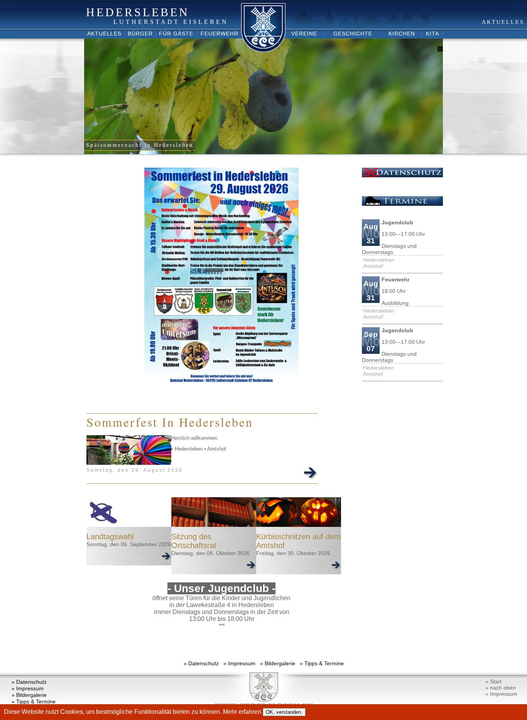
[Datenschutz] (402, 175)
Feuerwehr (219, 33)
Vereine (304, 33)
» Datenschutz (201, 663)
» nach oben (500, 688)
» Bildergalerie (277, 663)
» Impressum (239, 663)
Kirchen (401, 33)
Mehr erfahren (243, 711)
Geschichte (352, 33)
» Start (493, 681)
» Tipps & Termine (321, 663)
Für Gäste (176, 33)
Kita (432, 33)
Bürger (140, 33)
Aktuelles (104, 33)
